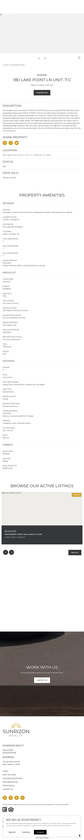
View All (75, 553)
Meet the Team (9, 775)
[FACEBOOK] (16, 798)
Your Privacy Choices (42, 837)
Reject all (12, 832)
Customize (26, 832)
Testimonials (9, 786)
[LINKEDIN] (5, 798)
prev (39, 58)
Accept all (40, 832)
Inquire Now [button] (42, 93)
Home (5, 771)
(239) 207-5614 (8, 750)
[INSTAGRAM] (11, 798)
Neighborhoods (10, 782)
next (44, 58)
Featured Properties (13, 778)
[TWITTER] (22, 798)
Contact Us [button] (42, 680)
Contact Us (8, 789)
